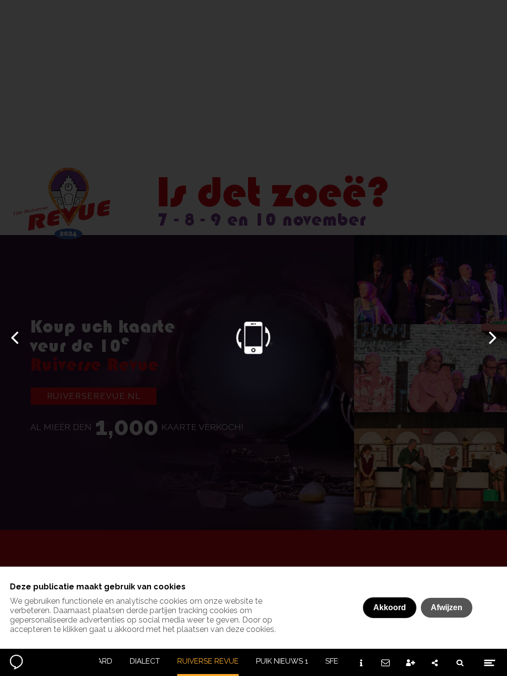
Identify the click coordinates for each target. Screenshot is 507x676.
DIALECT (145, 661)
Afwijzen (446, 607)
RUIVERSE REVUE (208, 661)
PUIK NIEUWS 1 (282, 661)
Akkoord (389, 607)
